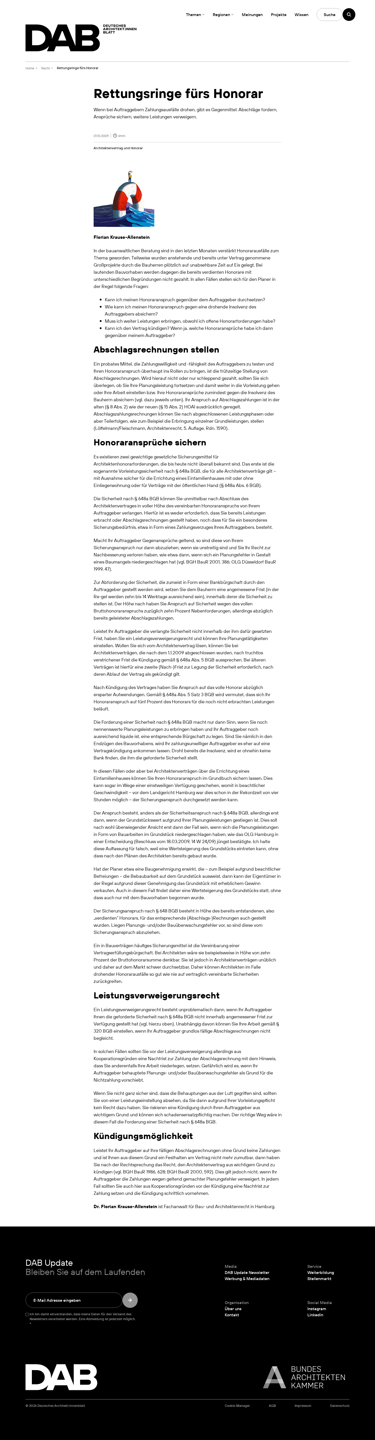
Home (30, 68)
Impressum (303, 1405)
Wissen (301, 14)
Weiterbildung (320, 1272)
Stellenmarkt (319, 1278)
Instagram (316, 1309)
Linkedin (315, 1315)
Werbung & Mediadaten (247, 1278)
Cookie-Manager (237, 1405)
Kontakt (232, 1315)
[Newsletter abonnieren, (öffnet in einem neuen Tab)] (130, 1300)
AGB (272, 1405)
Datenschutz (339, 1405)
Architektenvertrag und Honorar (118, 148)
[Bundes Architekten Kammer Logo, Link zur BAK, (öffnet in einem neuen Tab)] (301, 1377)
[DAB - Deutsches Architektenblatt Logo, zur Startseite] (81, 37)
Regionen (221, 14)
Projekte (278, 14)
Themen (193, 14)
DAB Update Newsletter (247, 1272)
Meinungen (252, 14)
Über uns (233, 1309)
